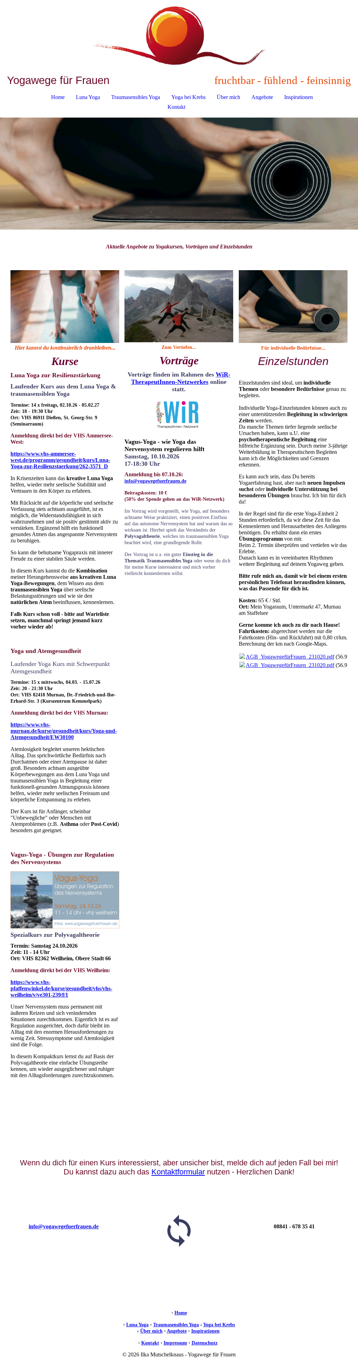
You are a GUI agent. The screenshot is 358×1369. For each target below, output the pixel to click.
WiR (222, 374)
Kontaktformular (178, 1171)
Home (58, 97)
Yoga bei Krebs (188, 97)
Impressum (175, 1343)
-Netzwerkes (180, 378)
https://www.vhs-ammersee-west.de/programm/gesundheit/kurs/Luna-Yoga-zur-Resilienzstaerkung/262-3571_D (60, 460)
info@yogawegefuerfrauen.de (155, 481)
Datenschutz (204, 1343)
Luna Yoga (88, 97)
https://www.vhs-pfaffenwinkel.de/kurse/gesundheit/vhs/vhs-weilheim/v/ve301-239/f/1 (61, 988)
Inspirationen (298, 97)
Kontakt (176, 107)
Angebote (262, 97)
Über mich (228, 97)
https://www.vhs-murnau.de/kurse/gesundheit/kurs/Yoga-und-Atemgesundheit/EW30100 (63, 731)
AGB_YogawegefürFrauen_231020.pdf (290, 657)
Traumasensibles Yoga (135, 97)
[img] (179, 37)
